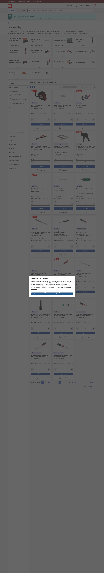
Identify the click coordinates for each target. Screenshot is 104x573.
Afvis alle (66, 294)
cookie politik (34, 289)
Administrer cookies (52, 294)
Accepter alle (38, 294)
